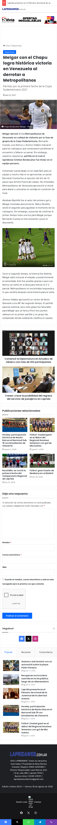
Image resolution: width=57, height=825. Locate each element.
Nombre (6, 542)
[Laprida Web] (14, 9)
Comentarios (46, 652)
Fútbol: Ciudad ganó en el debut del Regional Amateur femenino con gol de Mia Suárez (41, 440)
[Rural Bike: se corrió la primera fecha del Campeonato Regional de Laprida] (14, 461)
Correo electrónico (11, 555)
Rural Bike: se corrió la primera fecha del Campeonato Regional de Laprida (14, 474)
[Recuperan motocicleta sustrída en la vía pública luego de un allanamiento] (11, 679)
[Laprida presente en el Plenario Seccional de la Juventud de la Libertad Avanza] (11, 693)
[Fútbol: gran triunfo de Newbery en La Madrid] (42, 461)
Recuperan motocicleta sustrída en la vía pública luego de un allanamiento (35, 678)
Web (4, 567)
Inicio (7, 45)
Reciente (26, 652)
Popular (9, 652)
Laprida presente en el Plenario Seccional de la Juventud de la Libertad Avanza (34, 694)
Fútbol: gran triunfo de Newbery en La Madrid (42, 472)
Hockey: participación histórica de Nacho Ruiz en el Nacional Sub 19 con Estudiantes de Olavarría (14, 440)
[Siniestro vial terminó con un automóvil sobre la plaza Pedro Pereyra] (11, 665)
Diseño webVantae (28, 802)
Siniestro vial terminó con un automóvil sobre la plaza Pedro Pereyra (36, 664)
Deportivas (16, 45)
